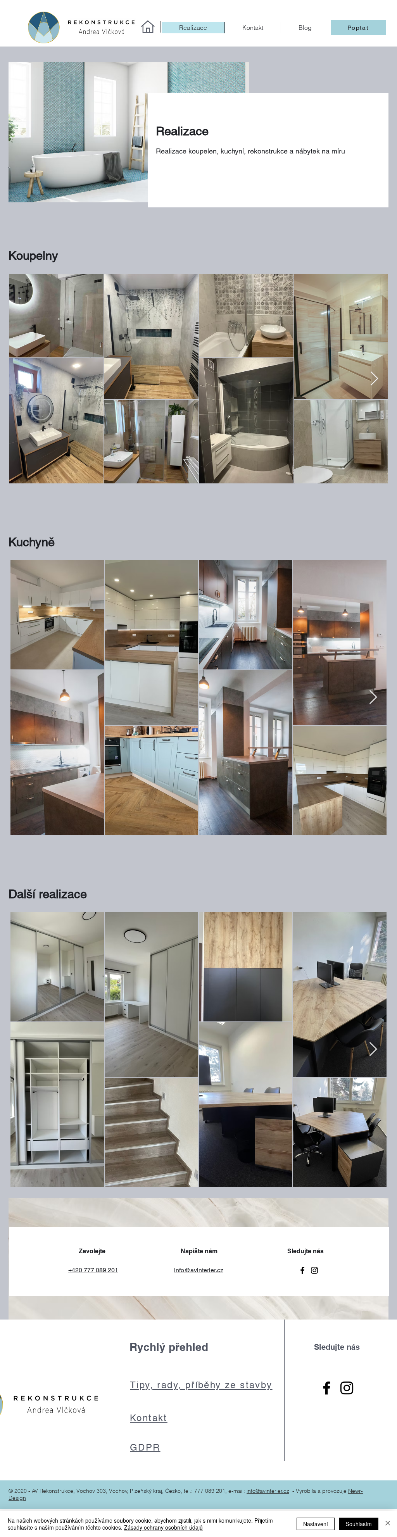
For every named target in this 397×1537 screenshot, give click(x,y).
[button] (358, 27)
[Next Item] (374, 378)
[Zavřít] (387, 1524)
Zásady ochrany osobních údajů (163, 1527)
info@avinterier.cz (268, 1490)
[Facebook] (302, 1270)
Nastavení (315, 1524)
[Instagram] (314, 1270)
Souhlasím (359, 1524)
